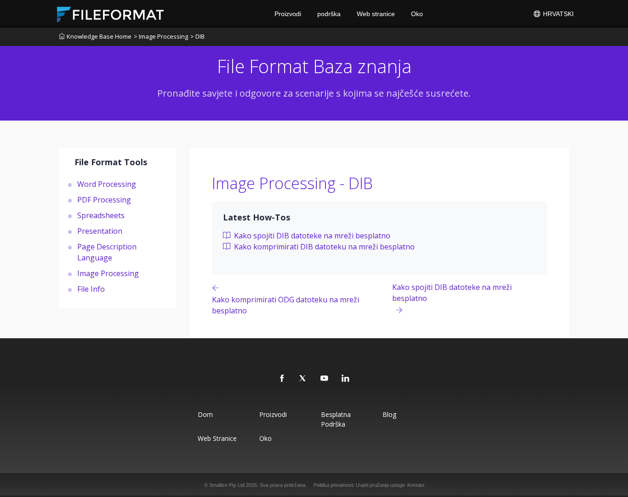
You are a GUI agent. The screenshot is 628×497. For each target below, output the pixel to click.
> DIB (197, 36)
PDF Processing (104, 199)
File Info (91, 288)
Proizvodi (287, 13)
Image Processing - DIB (292, 183)
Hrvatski (557, 13)
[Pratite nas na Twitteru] (303, 379)
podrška (329, 13)
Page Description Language (107, 251)
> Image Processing (161, 36)
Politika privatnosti (334, 485)
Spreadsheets (101, 215)
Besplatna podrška (336, 419)
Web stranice (376, 13)
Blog (389, 414)
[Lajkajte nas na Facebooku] (282, 379)
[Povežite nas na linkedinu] (346, 379)
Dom (205, 414)
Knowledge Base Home (99, 36)
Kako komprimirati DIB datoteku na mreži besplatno (323, 247)
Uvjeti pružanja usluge (380, 485)
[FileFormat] (114, 13)
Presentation (99, 230)
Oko (417, 13)
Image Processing (108, 273)
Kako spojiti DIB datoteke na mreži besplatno (311, 236)
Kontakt (415, 485)
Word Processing (106, 184)
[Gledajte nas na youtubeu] (325, 379)
